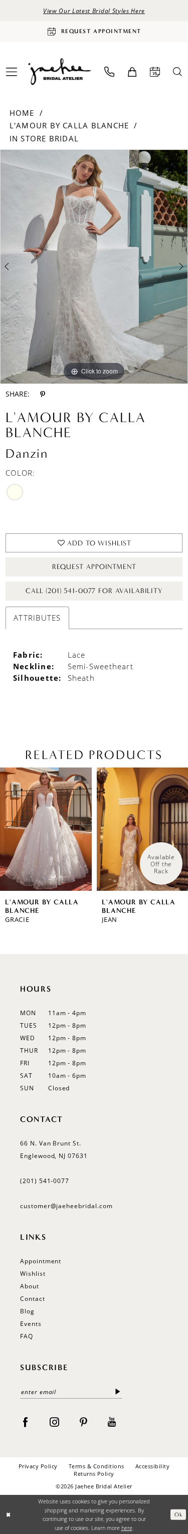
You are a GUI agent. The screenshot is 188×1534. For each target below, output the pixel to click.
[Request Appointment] (154, 72)
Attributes (37, 618)
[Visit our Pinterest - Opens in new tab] (83, 1421)
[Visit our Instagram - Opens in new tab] (54, 1421)
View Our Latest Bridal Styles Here (94, 11)
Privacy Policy (38, 1466)
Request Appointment (94, 566)
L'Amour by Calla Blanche (69, 125)
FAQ (26, 1336)
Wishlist (33, 1273)
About (29, 1286)
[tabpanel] (94, 267)
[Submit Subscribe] (118, 1392)
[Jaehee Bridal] (59, 72)
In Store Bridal (44, 138)
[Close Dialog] (8, 1514)
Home (22, 113)
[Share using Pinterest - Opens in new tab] (43, 394)
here (126, 1527)
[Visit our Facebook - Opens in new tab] (25, 1421)
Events (31, 1323)
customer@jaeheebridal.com (66, 1206)
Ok (178, 1514)
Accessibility (152, 1466)
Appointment (40, 1261)
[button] (132, 72)
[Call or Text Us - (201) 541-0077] (109, 72)
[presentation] (46, 829)
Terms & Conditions (96, 1466)
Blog (27, 1311)
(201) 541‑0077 (44, 1181)
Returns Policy (94, 1473)
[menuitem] (109, 72)
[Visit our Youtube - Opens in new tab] (111, 1421)
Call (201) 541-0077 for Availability (94, 591)
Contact (32, 1298)
